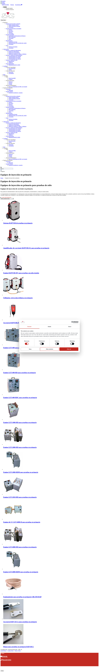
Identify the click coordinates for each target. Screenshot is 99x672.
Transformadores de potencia (15, 58)
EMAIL (5, 656)
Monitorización (9, 40)
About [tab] (69, 326)
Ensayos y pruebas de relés (11, 60)
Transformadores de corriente (15, 56)
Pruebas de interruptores (14, 51)
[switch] (42, 344)
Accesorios (11, 27)
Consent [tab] (29, 326)
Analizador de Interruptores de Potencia (17, 35)
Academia (5, 66)
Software (10, 32)
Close (2, 670)
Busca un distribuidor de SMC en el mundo (18, 86)
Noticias (12, 4)
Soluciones (11, 72)
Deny (30, 349)
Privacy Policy (18, 650)
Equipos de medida (10, 34)
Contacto (10, 79)
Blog (4, 74)
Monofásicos (11, 61)
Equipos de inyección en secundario (13, 28)
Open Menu (3, 20)
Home (2, 178)
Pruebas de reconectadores (14, 52)
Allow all (69, 349)
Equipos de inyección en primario (13, 23)
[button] (5, 7)
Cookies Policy (10, 650)
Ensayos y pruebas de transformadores (14, 55)
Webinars (11, 81)
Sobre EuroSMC (5, 4)
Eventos (10, 84)
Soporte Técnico (9, 91)
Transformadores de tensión (14, 57)
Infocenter (11, 90)
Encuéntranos (18, 4)
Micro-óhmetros (12, 37)
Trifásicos (11, 62)
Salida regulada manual (14, 25)
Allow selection (49, 349)
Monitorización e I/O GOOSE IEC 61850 (17, 43)
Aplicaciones (6, 49)
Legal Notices (3, 650)
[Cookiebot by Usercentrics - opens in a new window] (72, 322)
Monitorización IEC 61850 (14, 64)
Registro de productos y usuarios (15, 92)
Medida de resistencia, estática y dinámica (17, 54)
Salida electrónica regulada (14, 26)
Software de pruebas (13, 46)
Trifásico (10, 29)
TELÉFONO (6, 660)
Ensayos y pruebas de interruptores (13, 50)
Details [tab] (49, 326)
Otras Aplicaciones (10, 63)
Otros (10, 39)
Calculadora (11, 73)
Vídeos (10, 69)
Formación (8, 89)
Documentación (12, 68)
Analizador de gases (13, 41)
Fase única (11, 31)
